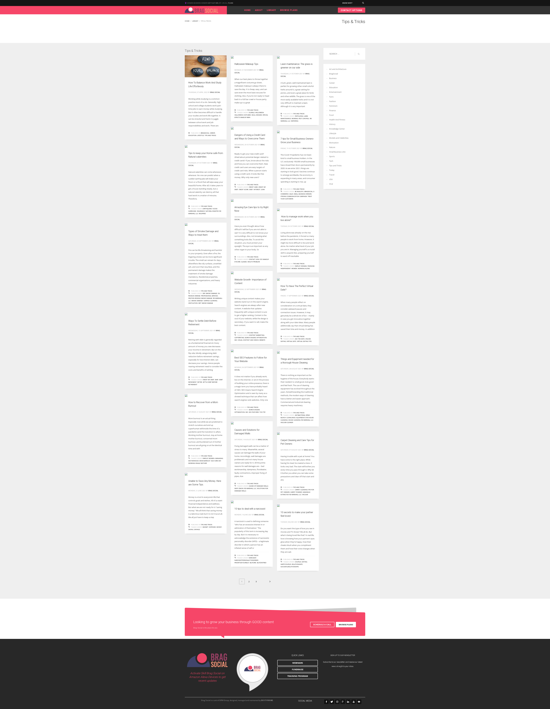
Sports (332, 156)
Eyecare (237, 262)
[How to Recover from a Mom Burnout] (188, 395)
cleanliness (290, 418)
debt (251, 189)
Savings (197, 529)
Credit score (244, 189)
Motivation (334, 142)
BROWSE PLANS (346, 624)
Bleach (283, 418)
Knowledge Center (337, 128)
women (294, 268)
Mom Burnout (204, 461)
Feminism (311, 266)
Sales (291, 194)
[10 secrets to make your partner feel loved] (280, 505)
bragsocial (308, 191)
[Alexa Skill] (252, 672)
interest (257, 189)
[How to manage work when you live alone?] (280, 209)
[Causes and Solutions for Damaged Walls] (234, 422)
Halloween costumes (242, 115)
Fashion (332, 101)
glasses (244, 262)
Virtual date (291, 341)
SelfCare (253, 563)
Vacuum (305, 495)
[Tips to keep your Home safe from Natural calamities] (188, 146)
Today (331, 170)
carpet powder (296, 492)
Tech (331, 161)
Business (333, 78)
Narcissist (252, 558)
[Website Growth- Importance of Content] (234, 272)
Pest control (304, 118)
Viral (331, 184)
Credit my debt (208, 380)
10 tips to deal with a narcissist (249, 508)
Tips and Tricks (210, 135)
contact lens (254, 259)
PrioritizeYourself (241, 563)
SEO (235, 340)
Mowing (295, 118)
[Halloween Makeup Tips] (234, 57)
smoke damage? (197, 301)
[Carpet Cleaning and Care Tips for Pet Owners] (280, 433)
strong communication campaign (294, 196)
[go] (358, 54)
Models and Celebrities (338, 138)
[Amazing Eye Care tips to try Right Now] (234, 200)
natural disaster (212, 211)
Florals (252, 112)
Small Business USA (337, 152)
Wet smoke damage (205, 303)
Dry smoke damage (210, 293)
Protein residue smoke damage (200, 298)
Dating (304, 562)
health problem (253, 262)
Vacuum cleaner (287, 422)
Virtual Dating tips (304, 341)
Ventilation (193, 303)
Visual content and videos (248, 340)
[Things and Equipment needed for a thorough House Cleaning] (280, 352)
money (219, 527)
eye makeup (264, 259)
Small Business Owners (303, 194)
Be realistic (299, 191)
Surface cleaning (210, 301)
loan (263, 189)
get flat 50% (213, 3)
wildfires (202, 213)
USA (331, 179)
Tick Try (263, 412)
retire (199, 382)
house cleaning (294, 420)
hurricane (192, 211)
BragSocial (205, 133)
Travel (331, 174)
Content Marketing (256, 335)
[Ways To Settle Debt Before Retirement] (188, 313)
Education (192, 135)
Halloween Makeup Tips (246, 64)
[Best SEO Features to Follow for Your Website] (234, 350)
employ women (209, 458)
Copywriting (239, 338)
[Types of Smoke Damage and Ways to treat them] (188, 224)
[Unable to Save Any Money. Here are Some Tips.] (188, 473)
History (332, 124)
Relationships (297, 564)
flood (215, 209)
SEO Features (254, 412)
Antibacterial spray (302, 415)
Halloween (259, 112)
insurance (201, 211)
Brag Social (215, 92)
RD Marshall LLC (307, 420)
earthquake (207, 209)
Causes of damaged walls (258, 486)
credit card (253, 187)
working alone (304, 268)
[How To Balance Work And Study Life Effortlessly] (205, 66)
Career (212, 133)
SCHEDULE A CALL (322, 624)
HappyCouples (286, 564)
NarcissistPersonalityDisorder (246, 560)
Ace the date (300, 339)
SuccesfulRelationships (290, 567)
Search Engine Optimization (256, 338)
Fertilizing (299, 116)
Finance (332, 110)
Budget (205, 527)
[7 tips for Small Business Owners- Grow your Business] (280, 131)
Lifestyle (200, 135)
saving (190, 529)
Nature (332, 147)
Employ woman (301, 266)
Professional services (209, 296)
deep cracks (238, 488)
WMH (248, 117)
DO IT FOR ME (267, 700)
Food (331, 115)
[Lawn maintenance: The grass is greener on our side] (280, 57)
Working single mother (197, 463)
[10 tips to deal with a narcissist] (234, 501)
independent (286, 268)
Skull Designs (257, 115)
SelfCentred (261, 563)
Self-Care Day (216, 461)
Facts (331, 96)
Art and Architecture (337, 69)
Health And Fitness (337, 119)
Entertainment (335, 92)
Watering (294, 121)
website (262, 340)
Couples (298, 562)
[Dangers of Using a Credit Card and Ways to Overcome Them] (234, 127)
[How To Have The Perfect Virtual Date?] (280, 279)
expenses (212, 527)
